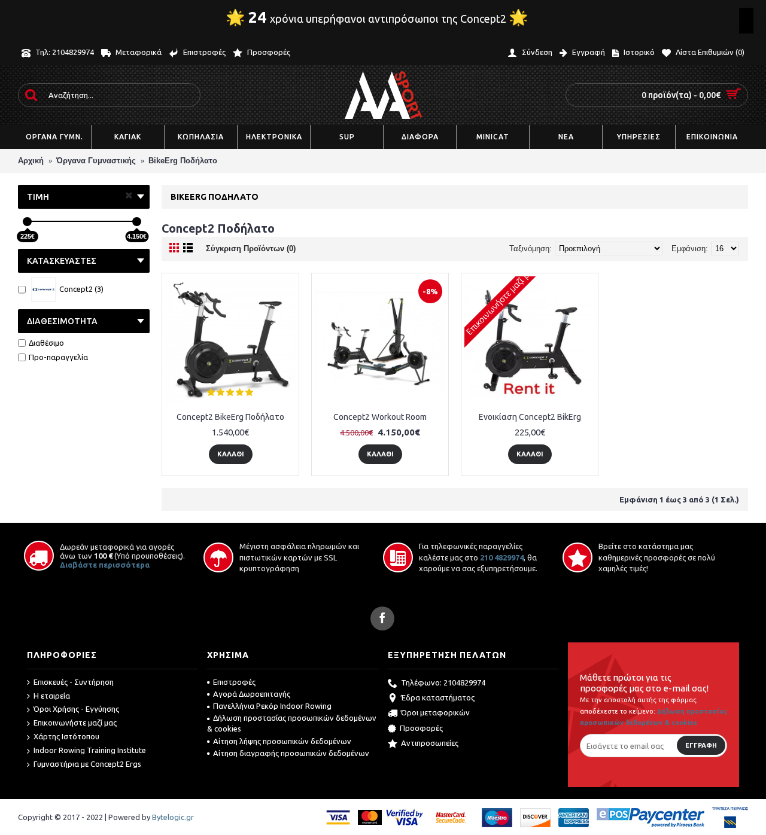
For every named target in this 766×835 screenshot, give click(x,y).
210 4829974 (502, 557)
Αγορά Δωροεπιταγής (251, 694)
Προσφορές (421, 728)
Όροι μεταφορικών (435, 713)
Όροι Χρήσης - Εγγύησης (76, 709)
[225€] (27, 221)
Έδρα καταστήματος (438, 697)
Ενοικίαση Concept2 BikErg (530, 417)
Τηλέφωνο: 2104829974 (443, 682)
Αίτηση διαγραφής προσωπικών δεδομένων (291, 753)
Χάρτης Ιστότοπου (66, 736)
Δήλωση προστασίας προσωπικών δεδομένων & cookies (291, 723)
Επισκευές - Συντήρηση (74, 682)
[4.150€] (136, 221)
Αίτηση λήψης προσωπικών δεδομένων (282, 741)
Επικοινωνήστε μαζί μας (75, 722)
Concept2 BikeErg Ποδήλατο (230, 417)
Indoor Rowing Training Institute (90, 750)
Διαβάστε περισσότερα (105, 564)
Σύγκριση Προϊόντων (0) (251, 248)
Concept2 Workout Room (380, 417)
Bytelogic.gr (173, 817)
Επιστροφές (234, 682)
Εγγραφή (701, 745)
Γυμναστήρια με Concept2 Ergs (87, 764)
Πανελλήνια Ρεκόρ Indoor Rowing (272, 706)
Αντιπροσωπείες (429, 743)
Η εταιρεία (52, 695)
